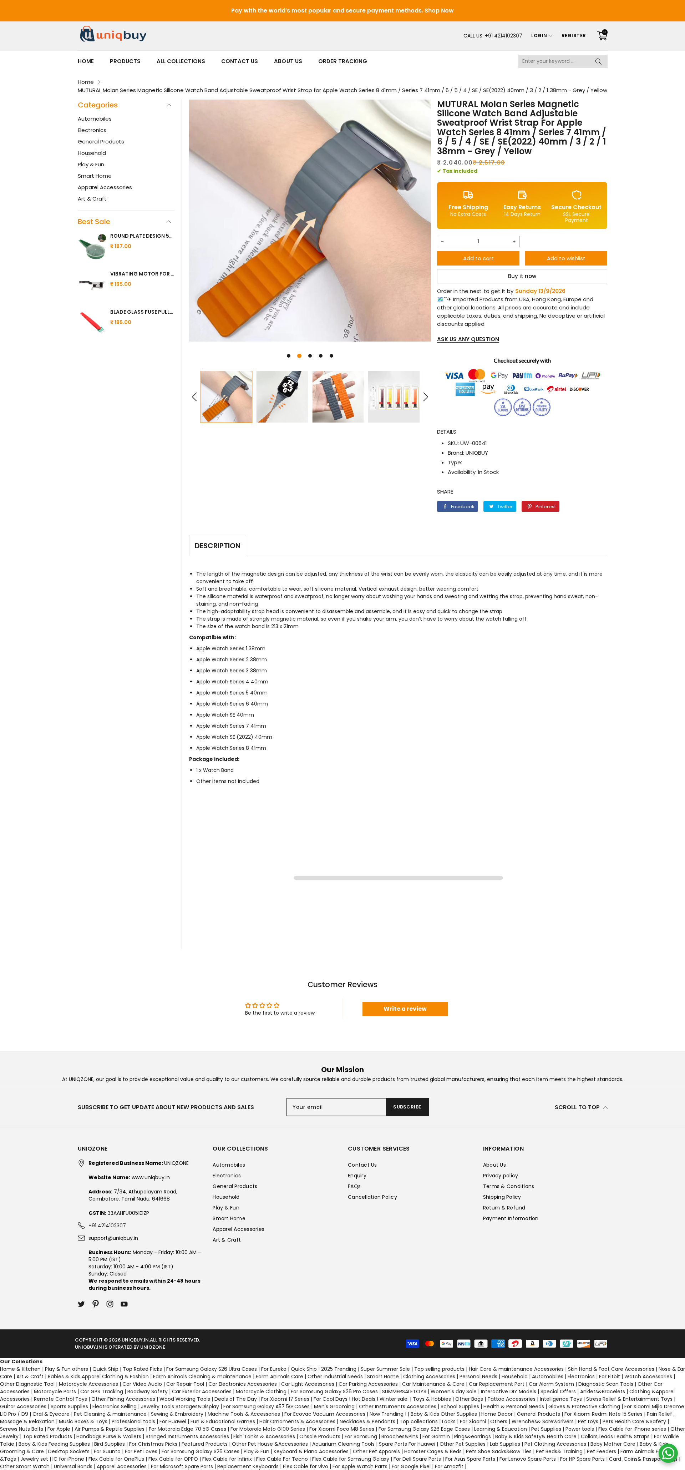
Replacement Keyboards (248, 1466)
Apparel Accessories (105, 187)
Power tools (579, 1429)
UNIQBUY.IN (135, 1340)
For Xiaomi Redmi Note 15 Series (603, 1414)
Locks (449, 1421)
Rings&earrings (472, 1436)
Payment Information (511, 1218)
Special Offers (558, 1391)
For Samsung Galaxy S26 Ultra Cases (211, 1369)
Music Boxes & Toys (83, 1421)
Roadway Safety (147, 1391)
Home (86, 61)
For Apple (58, 1429)
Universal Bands (73, 1466)
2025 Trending (338, 1369)
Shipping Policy (502, 1197)
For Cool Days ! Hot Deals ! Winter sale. (361, 1399)
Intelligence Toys (561, 1399)
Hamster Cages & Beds (433, 1451)
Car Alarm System (551, 1384)
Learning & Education (500, 1429)
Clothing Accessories (429, 1376)
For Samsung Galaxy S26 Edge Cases (424, 1429)
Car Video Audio (142, 1384)
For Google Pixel (411, 1466)
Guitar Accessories (23, 1406)
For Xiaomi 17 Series (285, 1399)
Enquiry (357, 1175)
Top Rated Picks (142, 1369)
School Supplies (460, 1406)
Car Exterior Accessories (202, 1391)
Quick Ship (105, 1369)
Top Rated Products (47, 1436)
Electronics (92, 130)
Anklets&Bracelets (602, 1391)
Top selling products (439, 1369)
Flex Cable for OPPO (173, 1459)
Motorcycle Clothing (261, 1391)
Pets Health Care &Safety (634, 1421)
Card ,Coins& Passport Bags (643, 1459)
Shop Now (439, 10)
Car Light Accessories (307, 1384)
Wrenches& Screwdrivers (543, 1421)
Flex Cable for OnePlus (116, 1459)
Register (574, 35)
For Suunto (107, 1451)
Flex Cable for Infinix (227, 1459)
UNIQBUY (477, 452)
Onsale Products (319, 1436)
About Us (288, 61)
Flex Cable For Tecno (282, 1459)
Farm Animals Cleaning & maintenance (202, 1376)
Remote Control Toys (60, 1399)
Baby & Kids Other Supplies (444, 1414)
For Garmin (436, 1436)
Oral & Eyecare (51, 1414)
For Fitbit (609, 1376)
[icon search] (599, 61)
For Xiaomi (473, 1421)
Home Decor (497, 1414)
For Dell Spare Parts (417, 1459)
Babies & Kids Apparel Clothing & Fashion (98, 1376)
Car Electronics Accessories (242, 1384)
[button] (288, 356)
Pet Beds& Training (559, 1451)
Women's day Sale (454, 1391)
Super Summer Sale (385, 1369)
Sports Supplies (69, 1406)
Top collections (419, 1421)
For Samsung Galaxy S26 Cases (200, 1451)
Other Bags (469, 1399)
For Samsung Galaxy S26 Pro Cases (334, 1391)
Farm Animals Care (279, 1376)
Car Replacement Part (496, 1384)
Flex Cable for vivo (305, 1466)
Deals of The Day (235, 1399)
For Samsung (361, 1436)
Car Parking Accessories (368, 1384)
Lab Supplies (505, 1444)
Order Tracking (342, 61)
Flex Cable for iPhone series (632, 1429)
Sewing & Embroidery (177, 1414)
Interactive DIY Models (508, 1391)
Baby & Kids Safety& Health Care (536, 1436)
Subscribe (407, 1106)
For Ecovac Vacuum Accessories (324, 1414)
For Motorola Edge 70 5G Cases (187, 1429)
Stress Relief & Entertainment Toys (629, 1399)
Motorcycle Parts (55, 1391)
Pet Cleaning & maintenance (110, 1414)
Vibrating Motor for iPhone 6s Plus (142, 273)
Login (539, 35)
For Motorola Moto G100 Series (267, 1429)
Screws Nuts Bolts (21, 1429)
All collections (181, 61)
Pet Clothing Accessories (555, 1444)
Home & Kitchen (20, 1369)
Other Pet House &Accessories (270, 1444)
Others (498, 1421)
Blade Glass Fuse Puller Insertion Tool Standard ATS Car (142, 311)
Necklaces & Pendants (367, 1421)
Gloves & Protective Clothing (584, 1406)
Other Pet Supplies (463, 1444)
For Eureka (273, 1369)
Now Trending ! (388, 1414)
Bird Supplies (109, 1444)
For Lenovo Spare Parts (527, 1459)
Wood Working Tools (184, 1399)
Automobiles (95, 118)
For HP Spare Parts (582, 1459)
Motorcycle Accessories (88, 1384)
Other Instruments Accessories (397, 1406)
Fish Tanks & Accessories (264, 1436)
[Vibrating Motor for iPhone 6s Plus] (92, 285)
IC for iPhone (68, 1459)
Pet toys (588, 1421)
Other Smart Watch (25, 1466)
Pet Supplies (546, 1429)
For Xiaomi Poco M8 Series (341, 1429)
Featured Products (205, 1444)
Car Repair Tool (185, 1384)
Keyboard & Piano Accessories (311, 1451)
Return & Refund (504, 1207)
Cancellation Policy (372, 1197)
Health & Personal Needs (513, 1406)
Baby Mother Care (612, 1444)
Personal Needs (478, 1376)
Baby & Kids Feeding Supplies (54, 1444)
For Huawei (172, 1421)
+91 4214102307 (503, 35)
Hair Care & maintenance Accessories (516, 1369)
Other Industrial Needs (335, 1376)
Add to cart (478, 258)
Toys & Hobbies (432, 1399)
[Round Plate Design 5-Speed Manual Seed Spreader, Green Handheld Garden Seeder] (92, 247)
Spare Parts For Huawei (407, 1444)
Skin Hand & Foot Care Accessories (611, 1369)
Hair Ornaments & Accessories (297, 1421)
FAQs (354, 1186)
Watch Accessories (648, 1376)
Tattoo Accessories (511, 1399)
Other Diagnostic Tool (27, 1384)
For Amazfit (449, 1466)
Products (125, 61)
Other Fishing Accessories (123, 1399)
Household (92, 153)
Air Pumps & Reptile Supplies (109, 1429)
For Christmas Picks (153, 1444)
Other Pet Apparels (376, 1451)
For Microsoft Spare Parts (182, 1466)
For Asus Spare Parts (470, 1459)
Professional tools (133, 1421)
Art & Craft (92, 198)
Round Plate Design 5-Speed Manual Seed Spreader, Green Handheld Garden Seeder (142, 235)
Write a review (405, 1009)
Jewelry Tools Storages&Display (180, 1406)
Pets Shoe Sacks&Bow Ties (499, 1451)
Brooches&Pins (399, 1436)
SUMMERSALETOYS (404, 1391)
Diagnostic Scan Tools (605, 1384)
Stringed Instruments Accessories (187, 1436)
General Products (101, 141)
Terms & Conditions (508, 1186)
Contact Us (239, 61)
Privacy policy (500, 1175)
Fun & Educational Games (223, 1421)
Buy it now (522, 276)
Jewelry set (34, 1459)
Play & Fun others (66, 1369)
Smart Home (95, 176)
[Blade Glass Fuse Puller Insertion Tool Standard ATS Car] (92, 323)
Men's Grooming (334, 1406)
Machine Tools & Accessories (244, 1414)
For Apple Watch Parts (360, 1466)
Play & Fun (91, 164)
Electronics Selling (114, 1406)
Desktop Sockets (69, 1451)
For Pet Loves (141, 1451)
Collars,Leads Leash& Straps (615, 1436)
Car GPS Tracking (101, 1391)
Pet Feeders (601, 1451)
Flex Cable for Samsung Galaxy (350, 1459)
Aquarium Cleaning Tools (343, 1444)
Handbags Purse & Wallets (108, 1436)
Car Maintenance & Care (433, 1384)
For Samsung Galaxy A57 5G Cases (266, 1406)
